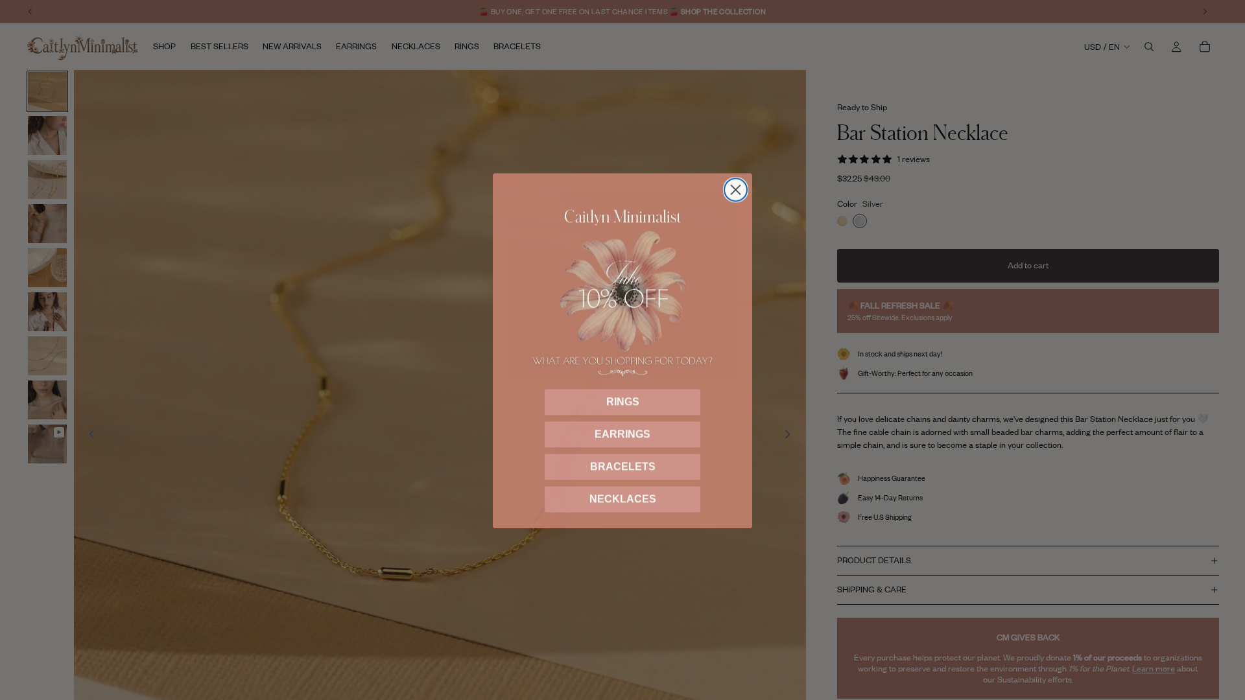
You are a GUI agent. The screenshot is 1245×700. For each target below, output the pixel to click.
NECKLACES (622, 498)
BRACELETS (623, 465)
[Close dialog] (735, 189)
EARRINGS (622, 433)
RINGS (622, 400)
